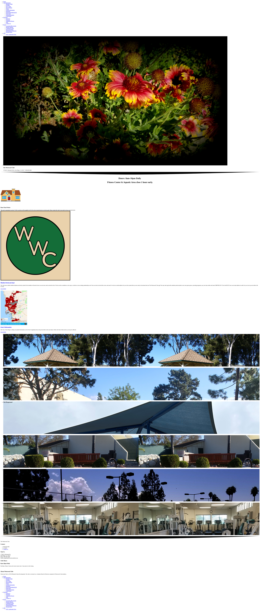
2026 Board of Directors (11, 30)
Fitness (7, 9)
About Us (8, 18)
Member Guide (9, 4)
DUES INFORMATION (11, 12)
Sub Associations (9, 29)
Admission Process (10, 21)
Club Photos (8, 16)
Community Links (10, 28)
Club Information (7, 2)
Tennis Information (10, 15)
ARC (4, 33)
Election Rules (9, 32)
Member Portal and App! (8, 282)
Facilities (8, 5)
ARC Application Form (11, 34)
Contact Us (8, 23)
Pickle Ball (8, 13)
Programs (8, 19)
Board (4, 24)
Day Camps (8, 6)
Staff (7, 22)
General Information (10, 10)
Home (4, 1)
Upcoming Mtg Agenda (11, 26)
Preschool (8, 11)
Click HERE (3, 288)
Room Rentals (9, 7)
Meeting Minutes (9, 27)
